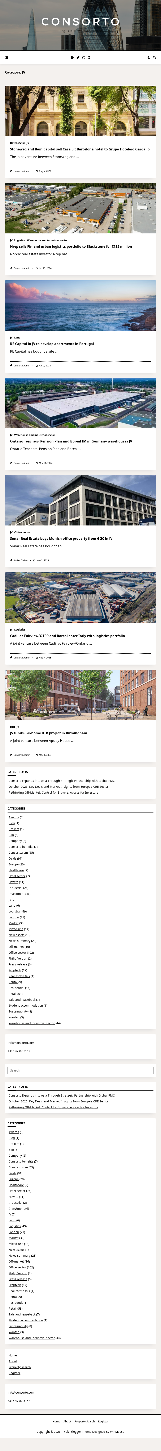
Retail (13, 994)
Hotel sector (17, 143)
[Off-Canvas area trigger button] (7, 57)
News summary (19, 941)
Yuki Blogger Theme (77, 1432)
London (14, 917)
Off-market (16, 947)
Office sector (22, 532)
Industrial (15, 888)
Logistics (19, 240)
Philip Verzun (18, 958)
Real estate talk (19, 976)
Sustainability (18, 1011)
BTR (12, 727)
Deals (12, 858)
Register (14, 1373)
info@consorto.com (21, 1043)
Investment (17, 894)
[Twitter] (78, 57)
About (13, 1361)
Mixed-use (16, 929)
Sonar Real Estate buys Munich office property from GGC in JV (61, 538)
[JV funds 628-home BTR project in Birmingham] (80, 695)
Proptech (15, 970)
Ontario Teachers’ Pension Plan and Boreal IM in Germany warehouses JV (71, 441)
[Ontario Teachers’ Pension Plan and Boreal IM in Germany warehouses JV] (80, 403)
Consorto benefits (21, 847)
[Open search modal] (154, 57)
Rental (13, 982)
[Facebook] (72, 57)
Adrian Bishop (21, 560)
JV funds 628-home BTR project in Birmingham (48, 733)
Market (13, 923)
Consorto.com (18, 853)
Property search (20, 1367)
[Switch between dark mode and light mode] (149, 57)
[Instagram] (83, 57)
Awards (14, 817)
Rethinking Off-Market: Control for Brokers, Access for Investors (53, 792)
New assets (17, 935)
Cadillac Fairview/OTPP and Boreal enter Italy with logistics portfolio (67, 635)
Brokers (14, 829)
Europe (14, 864)
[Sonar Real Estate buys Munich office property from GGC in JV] (80, 500)
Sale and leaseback (22, 1000)
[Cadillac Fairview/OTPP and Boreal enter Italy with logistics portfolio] (80, 597)
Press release (18, 964)
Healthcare (16, 870)
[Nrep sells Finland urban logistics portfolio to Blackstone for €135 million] (80, 208)
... (77, 156)
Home (13, 1355)
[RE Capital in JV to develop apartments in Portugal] (80, 305)
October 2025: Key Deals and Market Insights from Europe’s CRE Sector (58, 787)
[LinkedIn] (89, 57)
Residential (16, 988)
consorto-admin (22, 171)
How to (13, 882)
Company (15, 841)
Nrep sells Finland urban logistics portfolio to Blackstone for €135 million (71, 246)
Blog (12, 823)
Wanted (14, 1017)
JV (28, 143)
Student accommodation (26, 1005)
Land (17, 337)
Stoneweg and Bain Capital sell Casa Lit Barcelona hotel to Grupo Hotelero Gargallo (80, 149)
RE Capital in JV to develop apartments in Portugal (52, 343)
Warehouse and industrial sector (47, 240)
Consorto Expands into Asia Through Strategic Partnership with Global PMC (62, 781)
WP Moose (117, 1432)
